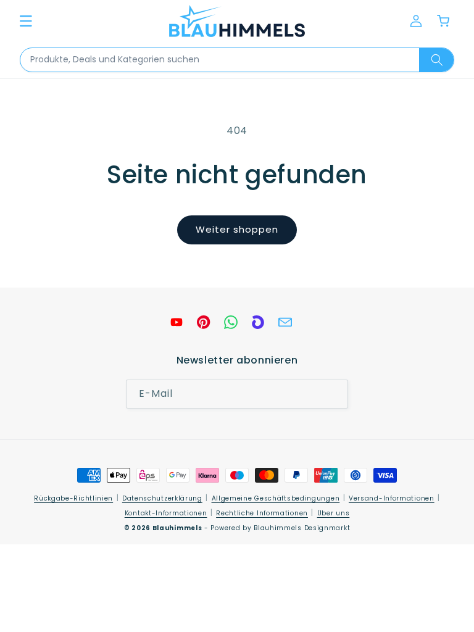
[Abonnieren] (333, 394)
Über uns (333, 513)
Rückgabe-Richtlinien (73, 498)
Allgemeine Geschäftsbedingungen (276, 498)
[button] (26, 21)
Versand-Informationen (391, 498)
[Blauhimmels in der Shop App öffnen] (258, 322)
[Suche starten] (436, 60)
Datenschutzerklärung (162, 498)
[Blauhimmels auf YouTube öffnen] (176, 322)
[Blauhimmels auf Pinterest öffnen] (203, 322)
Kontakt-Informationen (166, 513)
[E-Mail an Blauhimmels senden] (285, 322)
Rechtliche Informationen (262, 513)
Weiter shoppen (237, 229)
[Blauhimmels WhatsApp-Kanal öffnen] (230, 322)
